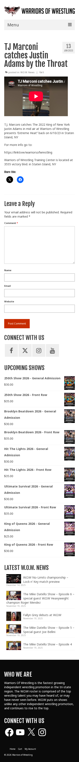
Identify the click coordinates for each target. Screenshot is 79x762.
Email (7, 285)
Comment (11, 223)
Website (9, 301)
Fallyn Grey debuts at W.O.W (42, 615)
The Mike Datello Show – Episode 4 (47, 644)
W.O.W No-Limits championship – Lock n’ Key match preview (45, 579)
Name (7, 270)
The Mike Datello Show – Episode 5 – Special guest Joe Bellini (48, 630)
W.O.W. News (27, 72)
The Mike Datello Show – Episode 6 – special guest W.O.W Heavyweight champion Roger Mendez (40, 598)
